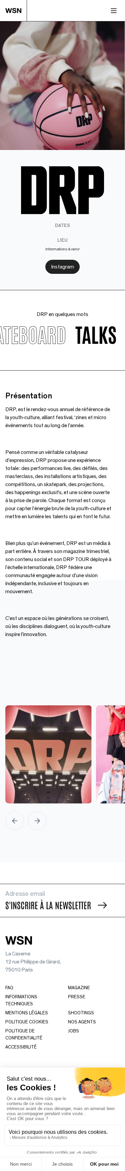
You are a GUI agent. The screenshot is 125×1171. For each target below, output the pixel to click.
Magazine (79, 988)
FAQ (9, 988)
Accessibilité (21, 1047)
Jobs (73, 1031)
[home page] (16, 10)
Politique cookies (26, 1022)
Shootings (81, 1013)
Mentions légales (26, 1013)
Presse (76, 997)
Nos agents (82, 1022)
